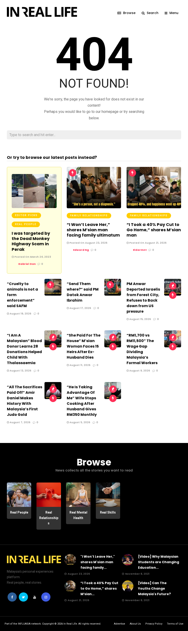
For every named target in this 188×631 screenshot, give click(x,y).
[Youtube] (34, 597)
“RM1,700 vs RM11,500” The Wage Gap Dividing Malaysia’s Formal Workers (142, 349)
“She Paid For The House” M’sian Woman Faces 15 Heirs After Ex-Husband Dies (83, 346)
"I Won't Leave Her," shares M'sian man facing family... (97, 562)
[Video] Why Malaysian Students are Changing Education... (158, 562)
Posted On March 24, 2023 (32, 257)
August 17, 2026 (80, 308)
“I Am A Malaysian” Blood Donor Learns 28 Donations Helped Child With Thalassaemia (24, 349)
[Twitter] (23, 597)
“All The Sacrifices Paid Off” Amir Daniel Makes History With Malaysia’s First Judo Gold (24, 400)
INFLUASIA (24, 623)
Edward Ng (81, 250)
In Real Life (70, 623)
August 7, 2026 (19, 422)
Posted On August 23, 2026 (88, 243)
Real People (25, 224)
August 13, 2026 (20, 370)
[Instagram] (45, 597)
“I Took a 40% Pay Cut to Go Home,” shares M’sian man (154, 230)
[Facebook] (12, 597)
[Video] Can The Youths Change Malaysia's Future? (154, 588)
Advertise (119, 623)
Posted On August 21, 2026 (147, 243)
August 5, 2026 (79, 422)
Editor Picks (26, 215)
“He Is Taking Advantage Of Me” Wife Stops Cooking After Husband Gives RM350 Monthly (82, 400)
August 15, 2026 (140, 319)
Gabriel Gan (27, 264)
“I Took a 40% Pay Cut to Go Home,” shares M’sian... (99, 588)
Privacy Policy (153, 623)
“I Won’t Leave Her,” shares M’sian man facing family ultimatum (93, 230)
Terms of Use (175, 623)
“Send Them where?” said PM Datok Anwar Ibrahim (83, 292)
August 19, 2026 (20, 313)
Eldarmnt (140, 250)
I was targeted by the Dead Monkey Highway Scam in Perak (31, 241)
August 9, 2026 (139, 370)
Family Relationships (89, 215)
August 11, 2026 (79, 365)
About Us (135, 623)
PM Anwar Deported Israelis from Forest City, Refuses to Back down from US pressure (143, 297)
